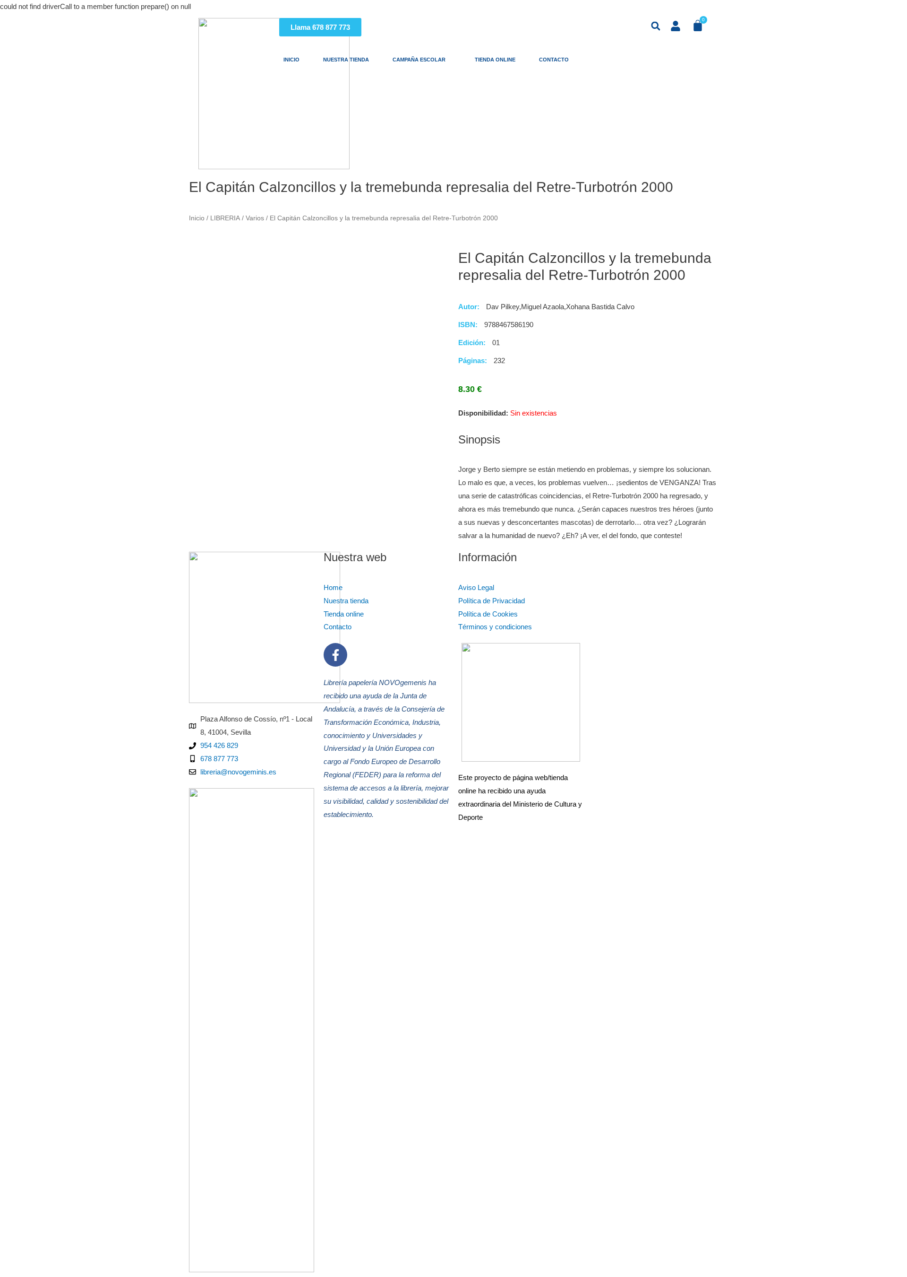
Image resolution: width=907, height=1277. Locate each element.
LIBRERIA (225, 218)
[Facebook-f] (335, 655)
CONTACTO (556, 59)
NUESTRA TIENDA (346, 59)
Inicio (197, 218)
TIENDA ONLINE (495, 59)
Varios (255, 218)
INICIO (291, 59)
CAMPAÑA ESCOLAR (422, 59)
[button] (656, 26)
